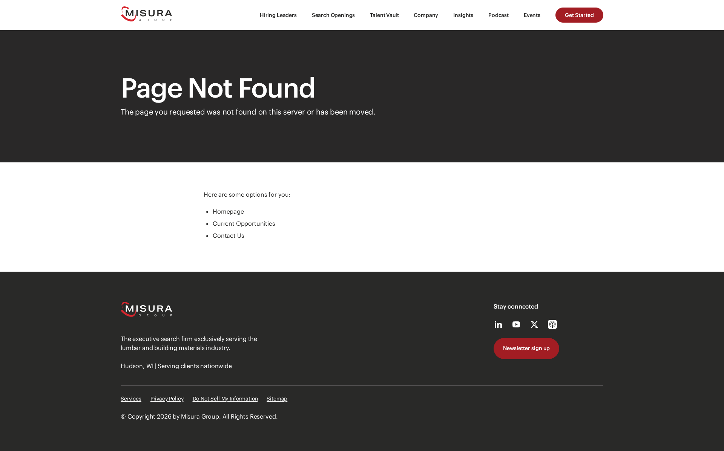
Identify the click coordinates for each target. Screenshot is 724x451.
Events (532, 15)
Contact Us (228, 235)
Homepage (228, 211)
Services (131, 398)
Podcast (498, 15)
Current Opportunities (244, 223)
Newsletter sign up (526, 348)
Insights (463, 15)
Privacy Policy (167, 398)
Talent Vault (384, 15)
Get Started (579, 15)
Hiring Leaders (278, 15)
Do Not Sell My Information (225, 398)
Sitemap (277, 398)
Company (426, 15)
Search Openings (333, 15)
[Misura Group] (146, 15)
